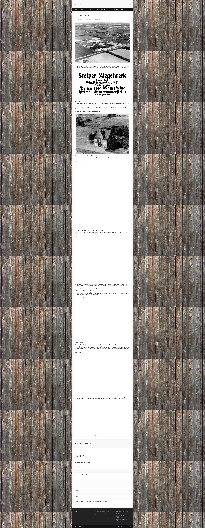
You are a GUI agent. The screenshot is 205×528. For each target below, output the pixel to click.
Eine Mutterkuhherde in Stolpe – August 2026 (101, 516)
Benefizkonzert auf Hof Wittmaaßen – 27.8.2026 (101, 511)
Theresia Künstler (80, 19)
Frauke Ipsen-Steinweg (119, 519)
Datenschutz (76, 518)
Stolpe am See (80, 4)
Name (77, 490)
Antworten (77, 467)
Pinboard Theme (123, 526)
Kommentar (77, 480)
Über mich (75, 512)
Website (77, 498)
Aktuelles (76, 9)
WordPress (129, 526)
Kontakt (75, 514)
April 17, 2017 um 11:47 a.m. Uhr (80, 451)
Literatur (109, 9)
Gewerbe (121, 9)
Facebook (128, 4)
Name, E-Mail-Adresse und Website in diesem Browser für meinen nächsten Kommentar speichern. (92, 501)
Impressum (76, 516)
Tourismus (115, 9)
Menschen (103, 9)
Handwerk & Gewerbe (98, 19)
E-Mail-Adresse (77, 495)
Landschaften (89, 9)
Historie (96, 9)
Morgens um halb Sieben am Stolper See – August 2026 (102, 518)
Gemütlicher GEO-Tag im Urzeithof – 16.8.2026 (101, 520)
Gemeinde (82, 9)
